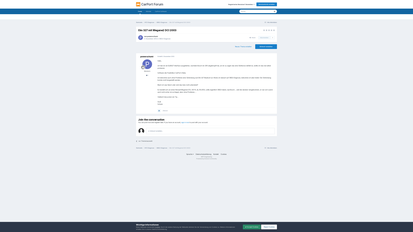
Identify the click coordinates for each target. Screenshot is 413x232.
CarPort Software (161, 11)
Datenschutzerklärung (203, 154)
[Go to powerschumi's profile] (140, 37)
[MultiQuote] (159, 110)
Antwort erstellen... (156, 131)
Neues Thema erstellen (243, 46)
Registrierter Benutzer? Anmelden (241, 4)
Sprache (189, 154)
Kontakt (216, 154)
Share (253, 37)
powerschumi (152, 36)
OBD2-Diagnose (164, 39)
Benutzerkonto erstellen (267, 4)
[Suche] (274, 11)
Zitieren (165, 110)
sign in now (185, 122)
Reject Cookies (269, 227)
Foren (140, 11)
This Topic (266, 11)
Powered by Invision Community (206, 159)
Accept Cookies (252, 227)
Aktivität (148, 11)
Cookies (224, 154)
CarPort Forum (152, 4)
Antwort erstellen (266, 46)
